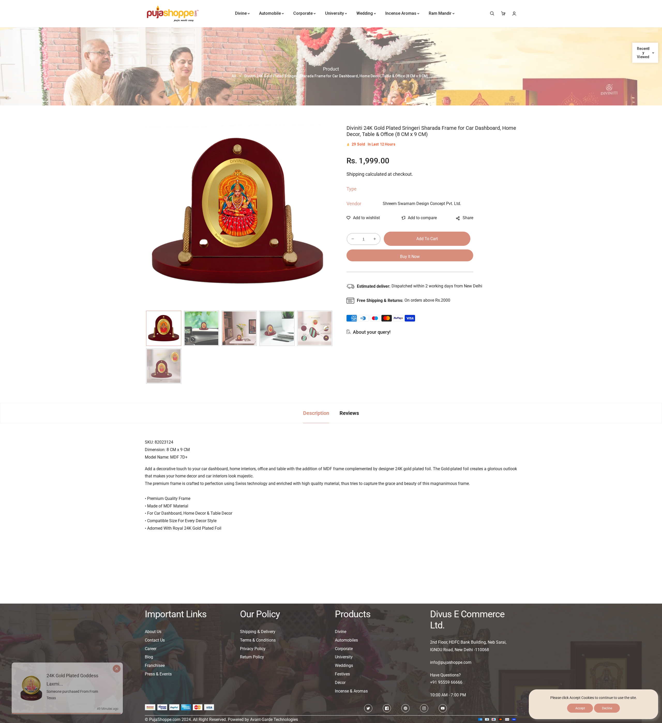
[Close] (122, 658)
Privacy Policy (253, 648)
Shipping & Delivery (257, 631)
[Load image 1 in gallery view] (163, 328)
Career (150, 648)
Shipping (355, 174)
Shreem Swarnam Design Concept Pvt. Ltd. (422, 203)
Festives (342, 674)
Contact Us (155, 640)
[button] (492, 14)
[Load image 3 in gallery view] (239, 328)
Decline (607, 708)
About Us (153, 631)
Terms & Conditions (258, 640)
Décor (340, 682)
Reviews (349, 413)
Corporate (344, 648)
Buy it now (410, 256)
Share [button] (468, 217)
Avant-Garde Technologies (274, 719)
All (234, 76)
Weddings (344, 665)
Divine (340, 631)
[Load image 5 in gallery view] (314, 328)
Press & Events (158, 674)
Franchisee (155, 665)
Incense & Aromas (351, 691)
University (344, 656)
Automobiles (346, 640)
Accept (580, 708)
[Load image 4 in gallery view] (277, 328)
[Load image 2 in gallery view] (201, 328)
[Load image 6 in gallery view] (163, 366)
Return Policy (252, 656)
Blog (149, 656)
